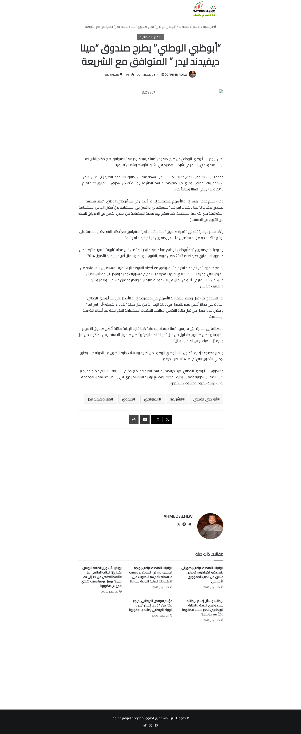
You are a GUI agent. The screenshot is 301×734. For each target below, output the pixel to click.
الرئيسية (208, 26)
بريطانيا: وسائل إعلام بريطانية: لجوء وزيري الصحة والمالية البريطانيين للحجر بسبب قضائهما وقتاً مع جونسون (202, 607)
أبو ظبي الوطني (205, 399)
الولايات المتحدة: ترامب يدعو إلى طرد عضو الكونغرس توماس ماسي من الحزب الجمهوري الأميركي (202, 574)
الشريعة (176, 399)
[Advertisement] (150, 468)
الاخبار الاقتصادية (189, 26)
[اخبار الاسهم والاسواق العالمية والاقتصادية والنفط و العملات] (201, 8)
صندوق (127, 399)
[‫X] (178, 524)
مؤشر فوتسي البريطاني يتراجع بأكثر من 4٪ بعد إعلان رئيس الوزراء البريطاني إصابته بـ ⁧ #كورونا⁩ (150, 605)
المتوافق (151, 399)
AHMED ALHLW (178, 74)
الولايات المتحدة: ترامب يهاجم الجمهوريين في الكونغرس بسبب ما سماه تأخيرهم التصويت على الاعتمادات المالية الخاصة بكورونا (150, 574)
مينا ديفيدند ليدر (99, 399)
